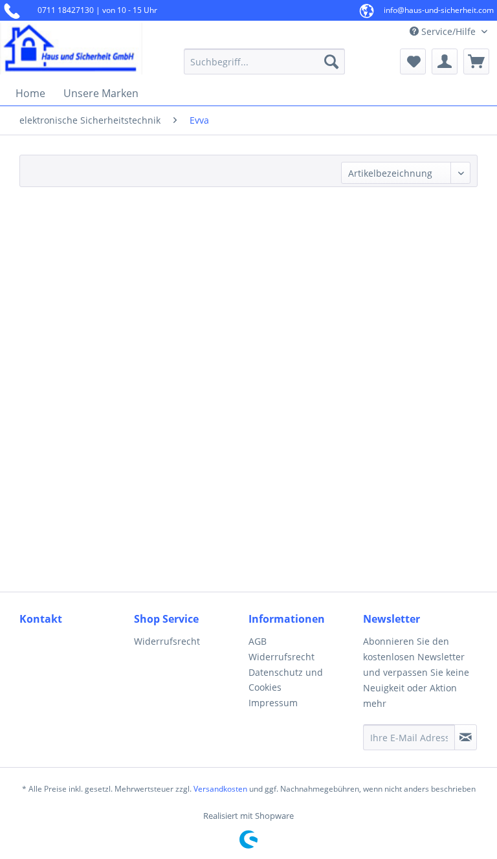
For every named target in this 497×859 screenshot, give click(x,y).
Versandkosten (220, 788)
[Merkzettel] (413, 61)
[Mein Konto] (445, 61)
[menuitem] (265, 61)
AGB (257, 641)
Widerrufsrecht (167, 641)
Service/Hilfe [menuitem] (448, 31)
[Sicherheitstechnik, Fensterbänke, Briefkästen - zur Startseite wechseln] (71, 48)
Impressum (273, 703)
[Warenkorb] (476, 61)
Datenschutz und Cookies (285, 680)
